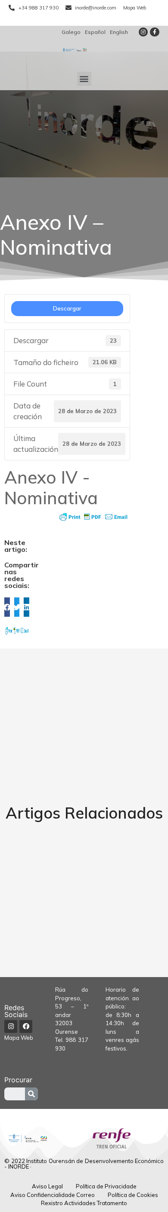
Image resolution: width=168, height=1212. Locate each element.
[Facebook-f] (154, 32)
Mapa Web (18, 1037)
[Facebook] (25, 1026)
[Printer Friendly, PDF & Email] (93, 517)
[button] (84, 79)
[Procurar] (31, 1093)
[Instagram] (143, 32)
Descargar (67, 308)
